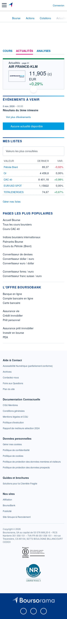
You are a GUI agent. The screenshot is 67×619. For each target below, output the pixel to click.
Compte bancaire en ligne (18, 298)
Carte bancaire (11, 303)
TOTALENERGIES (14, 192)
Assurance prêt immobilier (18, 328)
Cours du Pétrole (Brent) (17, 246)
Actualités (24, 51)
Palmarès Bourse (13, 241)
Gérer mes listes (12, 201)
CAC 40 (8, 179)
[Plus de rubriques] (61, 51)
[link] (28, 365)
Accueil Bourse (11, 220)
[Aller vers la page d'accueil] (11, 5)
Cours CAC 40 (11, 229)
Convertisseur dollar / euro (18, 259)
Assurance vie (11, 311)
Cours (7, 51)
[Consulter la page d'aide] (48, 5)
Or (5, 173)
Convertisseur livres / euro (18, 271)
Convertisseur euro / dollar (18, 263)
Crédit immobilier (13, 315)
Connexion (58, 5)
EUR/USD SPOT (13, 185)
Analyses (44, 51)
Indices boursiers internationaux (21, 237)
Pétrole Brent (11, 167)
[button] (4, 5)
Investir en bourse (13, 333)
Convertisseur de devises (18, 254)
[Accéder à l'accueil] (5, 18)
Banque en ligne (12, 294)
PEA (5, 337)
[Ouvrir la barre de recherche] (43, 5)
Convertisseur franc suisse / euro (22, 276)
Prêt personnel (11, 320)
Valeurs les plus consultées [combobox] (22, 151)
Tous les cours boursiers (17, 224)
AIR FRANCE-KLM (23, 66)
